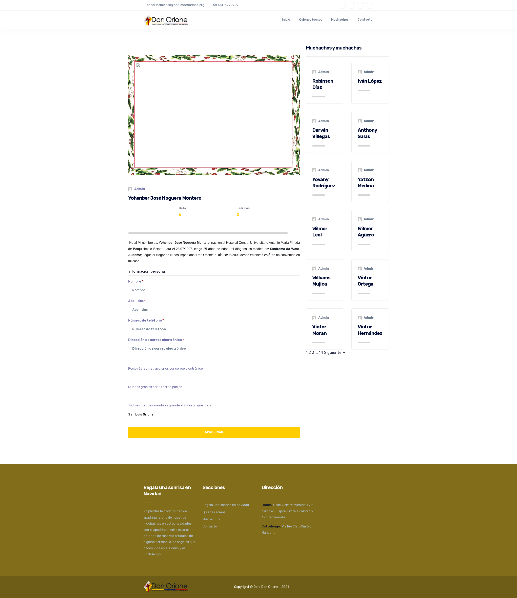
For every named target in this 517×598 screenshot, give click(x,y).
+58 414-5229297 (225, 5)
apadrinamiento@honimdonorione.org (175, 5)
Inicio (286, 19)
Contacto (365, 19)
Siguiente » (334, 352)
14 (321, 352)
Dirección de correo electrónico (156, 340)
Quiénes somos (310, 19)
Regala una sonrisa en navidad (226, 505)
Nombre (135, 281)
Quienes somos (214, 512)
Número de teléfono (146, 320)
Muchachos (340, 19)
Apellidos (137, 301)
